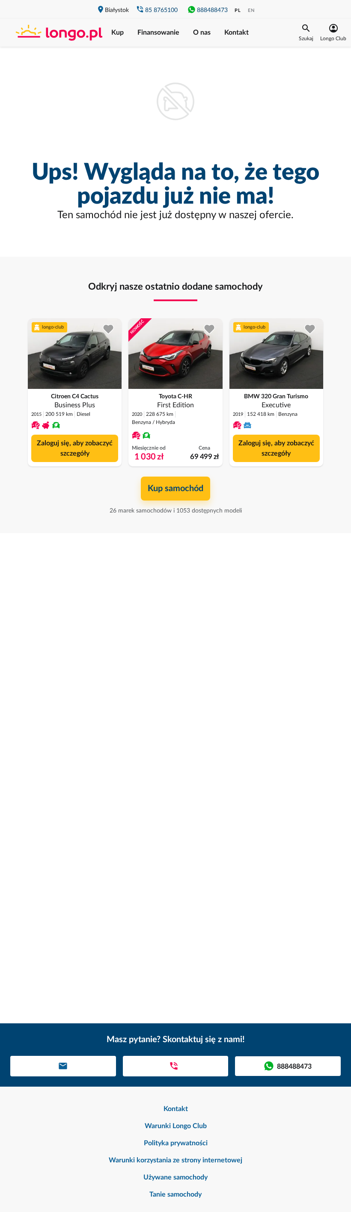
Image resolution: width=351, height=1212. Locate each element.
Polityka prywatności (176, 1143)
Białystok (117, 10)
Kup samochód (175, 488)
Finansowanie (158, 32)
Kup (117, 32)
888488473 (212, 10)
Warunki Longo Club (176, 1126)
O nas (202, 32)
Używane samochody (175, 1177)
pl (238, 10)
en (251, 10)
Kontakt (236, 32)
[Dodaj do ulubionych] (108, 329)
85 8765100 (161, 10)
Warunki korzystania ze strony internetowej (175, 1160)
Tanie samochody (175, 1194)
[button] (306, 32)
